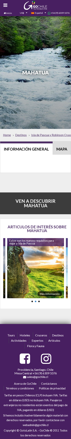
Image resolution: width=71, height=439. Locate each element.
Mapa (61, 149)
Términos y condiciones (20, 388)
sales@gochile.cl (37, 376)
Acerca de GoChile (25, 383)
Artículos (54, 340)
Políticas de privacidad (52, 388)
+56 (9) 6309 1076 (60, 12)
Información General (26, 149)
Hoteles (25, 335)
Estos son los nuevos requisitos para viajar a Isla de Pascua (31, 242)
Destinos (58, 335)
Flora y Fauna (35, 346)
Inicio (9, 13)
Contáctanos (49, 383)
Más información (50, 293)
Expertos (37, 340)
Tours (11, 335)
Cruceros (41, 335)
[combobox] (21, 13)
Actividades (19, 340)
